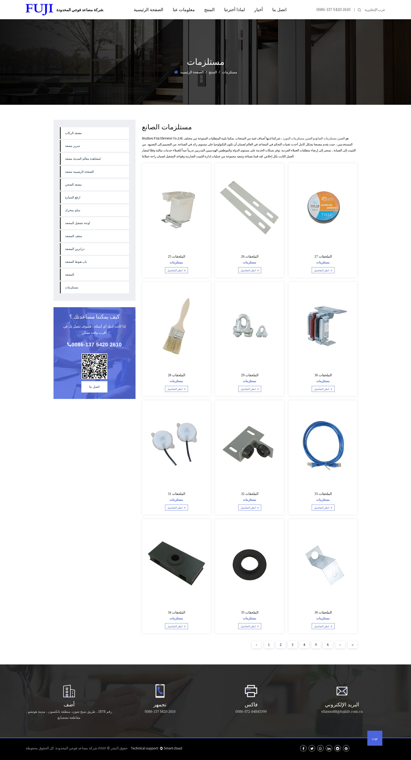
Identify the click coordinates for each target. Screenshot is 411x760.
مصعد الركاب (73, 133)
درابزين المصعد (74, 249)
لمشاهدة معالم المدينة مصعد (219, 17)
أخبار (258, 9)
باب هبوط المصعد (76, 261)
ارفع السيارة (72, 197)
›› (352, 644)
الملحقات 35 (249, 612)
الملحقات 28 (176, 375)
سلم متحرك (72, 210)
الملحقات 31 (176, 494)
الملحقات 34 (176, 612)
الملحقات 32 (249, 494)
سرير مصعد (72, 146)
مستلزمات (71, 287)
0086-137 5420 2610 (333, 9)
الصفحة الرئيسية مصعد (79, 171)
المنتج (209, 9)
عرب (381, 9)
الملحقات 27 (323, 256)
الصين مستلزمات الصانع (330, 138)
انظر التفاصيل (175, 270)
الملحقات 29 (249, 375)
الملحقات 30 (323, 375)
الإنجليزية (371, 9)
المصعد (69, 274)
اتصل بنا (279, 9)
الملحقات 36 (323, 612)
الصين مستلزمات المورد (298, 138)
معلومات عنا (184, 9)
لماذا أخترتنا (234, 9)
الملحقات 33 (323, 494)
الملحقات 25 (176, 256)
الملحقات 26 (249, 256)
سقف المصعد (73, 236)
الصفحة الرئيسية (148, 9)
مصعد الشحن (73, 184)
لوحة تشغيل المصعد (77, 223)
